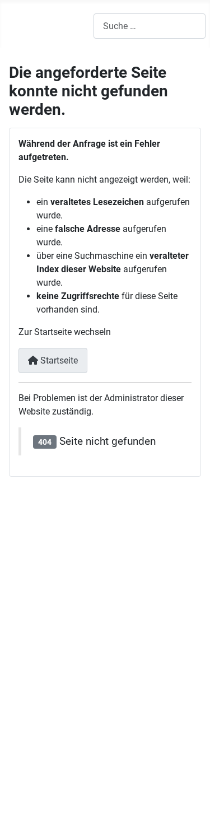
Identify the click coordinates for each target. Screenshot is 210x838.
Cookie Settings (102, 765)
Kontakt (88, 726)
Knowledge (33, 555)
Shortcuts (92, 785)
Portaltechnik (35, 613)
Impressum (31, 658)
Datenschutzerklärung (52, 671)
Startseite (58, 360)
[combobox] (150, 26)
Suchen (86, 746)
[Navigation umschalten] (16, 26)
